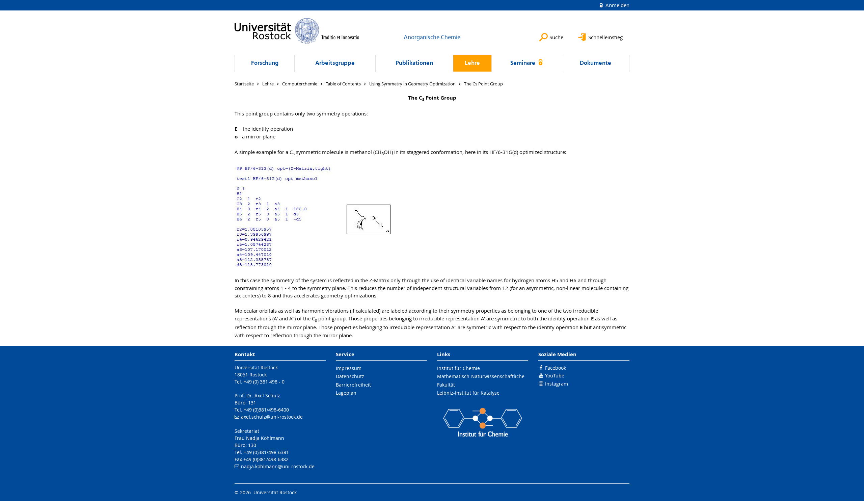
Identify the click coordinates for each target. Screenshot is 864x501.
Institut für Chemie (458, 368)
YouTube (554, 375)
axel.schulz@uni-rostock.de (272, 417)
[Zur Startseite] (297, 30)
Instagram (556, 383)
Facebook (555, 368)
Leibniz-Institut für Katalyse (468, 393)
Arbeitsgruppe (335, 63)
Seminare (523, 63)
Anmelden (616, 5)
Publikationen (414, 63)
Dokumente (595, 63)
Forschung (264, 63)
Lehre (472, 63)
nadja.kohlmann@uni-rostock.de (278, 466)
